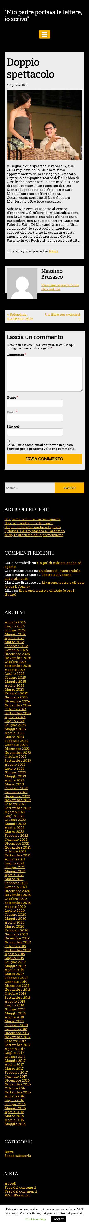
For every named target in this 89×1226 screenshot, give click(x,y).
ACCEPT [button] (58, 1219)
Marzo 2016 (14, 1116)
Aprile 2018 (14, 1017)
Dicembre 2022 (17, 796)
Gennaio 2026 (16, 650)
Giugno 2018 (15, 1009)
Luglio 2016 (14, 1100)
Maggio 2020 (15, 918)
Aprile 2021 (14, 875)
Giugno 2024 (15, 725)
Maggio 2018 (15, 1013)
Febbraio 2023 (16, 788)
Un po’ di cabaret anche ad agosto (33, 527)
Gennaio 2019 (16, 982)
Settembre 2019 (18, 950)
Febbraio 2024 (16, 741)
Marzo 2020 (14, 926)
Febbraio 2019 (16, 978)
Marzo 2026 (14, 642)
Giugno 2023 (15, 772)
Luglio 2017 (14, 1053)
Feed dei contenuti (20, 1187)
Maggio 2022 (15, 824)
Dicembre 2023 (17, 749)
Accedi (10, 1183)
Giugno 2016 (15, 1104)
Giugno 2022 (15, 820)
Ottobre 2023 (15, 757)
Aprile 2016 (14, 1112)
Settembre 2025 (18, 666)
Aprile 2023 (14, 780)
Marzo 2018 (14, 1021)
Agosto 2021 (15, 859)
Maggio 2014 (15, 1124)
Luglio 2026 (15, 626)
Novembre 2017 (18, 1037)
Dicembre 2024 (17, 701)
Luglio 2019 (14, 958)
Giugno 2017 (15, 1057)
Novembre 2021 (18, 847)
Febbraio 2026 (16, 646)
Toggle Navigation (44, 34)
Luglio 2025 (14, 674)
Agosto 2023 (15, 764)
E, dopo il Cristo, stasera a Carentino (35, 531)
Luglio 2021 (14, 863)
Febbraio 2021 (16, 883)
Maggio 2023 (15, 776)
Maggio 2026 (15, 634)
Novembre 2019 (18, 942)
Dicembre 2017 (17, 1033)
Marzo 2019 (14, 974)
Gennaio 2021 (16, 887)
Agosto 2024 (15, 717)
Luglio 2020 (15, 911)
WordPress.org (17, 1195)
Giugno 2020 (15, 914)
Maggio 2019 (15, 966)
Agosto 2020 (15, 907)
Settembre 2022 (18, 808)
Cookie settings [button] (36, 1219)
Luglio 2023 (14, 768)
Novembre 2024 (18, 705)
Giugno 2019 (15, 962)
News (53, 251)
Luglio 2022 (14, 816)
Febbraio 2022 (16, 835)
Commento (16, 355)
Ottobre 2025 (15, 662)
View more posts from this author (60, 287)
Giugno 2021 (15, 867)
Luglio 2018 (14, 1005)
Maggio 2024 (15, 729)
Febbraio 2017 (16, 1072)
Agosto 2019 (15, 954)
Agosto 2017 (15, 1049)
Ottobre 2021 (15, 851)
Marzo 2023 (14, 784)
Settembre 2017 (18, 1045)
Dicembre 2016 (17, 1080)
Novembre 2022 (18, 800)
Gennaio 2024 (16, 745)
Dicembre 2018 (17, 986)
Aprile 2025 (14, 685)
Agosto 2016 (15, 1096)
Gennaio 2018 (16, 1029)
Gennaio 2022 (16, 839)
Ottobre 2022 (15, 804)
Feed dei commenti (21, 1191)
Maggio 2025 (15, 681)
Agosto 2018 (15, 1001)
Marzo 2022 (14, 832)
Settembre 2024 (18, 713)
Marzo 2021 (14, 879)
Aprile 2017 (14, 1065)
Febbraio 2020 (17, 930)
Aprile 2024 (14, 733)
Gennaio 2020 (16, 934)
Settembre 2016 (18, 1092)
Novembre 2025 (18, 658)
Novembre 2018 (18, 990)
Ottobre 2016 (15, 1088)
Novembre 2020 (18, 895)
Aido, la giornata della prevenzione (34, 535)
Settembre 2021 (18, 855)
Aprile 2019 (14, 970)
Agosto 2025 (15, 670)
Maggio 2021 (15, 871)
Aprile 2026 (14, 638)
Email (12, 412)
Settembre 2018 (18, 997)
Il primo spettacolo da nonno (29, 523)
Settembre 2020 (18, 903)
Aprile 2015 (14, 1120)
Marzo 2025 (14, 689)
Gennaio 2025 (16, 697)
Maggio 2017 (15, 1061)
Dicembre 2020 (17, 891)
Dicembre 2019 (17, 938)
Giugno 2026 (15, 630)
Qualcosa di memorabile (59, 571)
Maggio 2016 (15, 1108)
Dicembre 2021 (17, 843)
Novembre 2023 (18, 753)
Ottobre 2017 (15, 1041)
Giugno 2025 (15, 678)
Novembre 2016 (18, 1084)
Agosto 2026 (15, 622)
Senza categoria (18, 1156)
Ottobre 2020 (16, 899)
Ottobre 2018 (15, 993)
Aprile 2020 (15, 922)
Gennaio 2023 (16, 792)
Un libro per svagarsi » (62, 316)
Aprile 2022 (14, 828)
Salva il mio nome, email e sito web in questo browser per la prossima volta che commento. (41, 447)
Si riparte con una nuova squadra (33, 519)
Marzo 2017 (14, 1069)
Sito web (13, 426)
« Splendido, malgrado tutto (20, 316)
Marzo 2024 (14, 737)
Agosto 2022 (15, 812)
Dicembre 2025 (17, 654)
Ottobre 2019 (15, 946)
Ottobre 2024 (16, 709)
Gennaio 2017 (16, 1076)
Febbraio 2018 (16, 1025)
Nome (12, 398)
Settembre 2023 (18, 760)
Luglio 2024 (15, 721)
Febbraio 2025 (16, 693)
